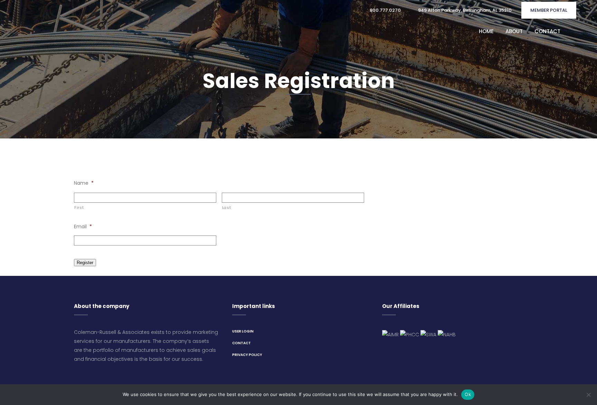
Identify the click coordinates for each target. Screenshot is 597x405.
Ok (468, 394)
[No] (588, 394)
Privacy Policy (247, 354)
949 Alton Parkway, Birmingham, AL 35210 (464, 10)
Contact (241, 343)
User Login (243, 331)
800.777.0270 (385, 10)
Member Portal (548, 10)
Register (85, 262)
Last (226, 207)
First (79, 207)
